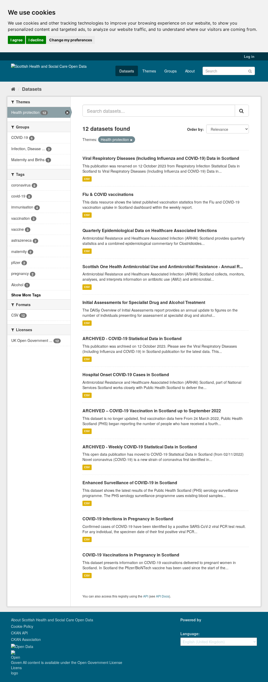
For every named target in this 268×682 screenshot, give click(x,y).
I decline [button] (36, 40)
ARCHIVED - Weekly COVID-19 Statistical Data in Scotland (139, 447)
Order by (195, 129)
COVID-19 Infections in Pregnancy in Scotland (127, 519)
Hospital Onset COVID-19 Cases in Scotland (125, 374)
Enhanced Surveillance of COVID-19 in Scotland (129, 483)
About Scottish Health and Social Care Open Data (52, 619)
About (190, 71)
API (145, 596)
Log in (249, 56)
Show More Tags (26, 294)
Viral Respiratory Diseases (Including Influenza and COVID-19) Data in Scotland (160, 158)
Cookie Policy (22, 626)
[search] (242, 111)
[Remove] (131, 140)
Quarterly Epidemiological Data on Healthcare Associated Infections (149, 230)
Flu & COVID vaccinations (107, 194)
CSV (87, 179)
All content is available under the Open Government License (72, 662)
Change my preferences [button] (70, 40)
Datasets (126, 71)
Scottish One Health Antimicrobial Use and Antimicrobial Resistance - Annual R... (162, 266)
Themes (149, 71)
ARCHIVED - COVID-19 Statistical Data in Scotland (132, 338)
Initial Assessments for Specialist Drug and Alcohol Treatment (143, 302)
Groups (170, 71)
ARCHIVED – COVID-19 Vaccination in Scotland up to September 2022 (151, 411)
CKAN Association (26, 639)
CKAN (189, 625)
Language (189, 633)
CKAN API (19, 632)
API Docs (162, 596)
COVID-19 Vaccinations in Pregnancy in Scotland (130, 555)
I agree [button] (16, 40)
